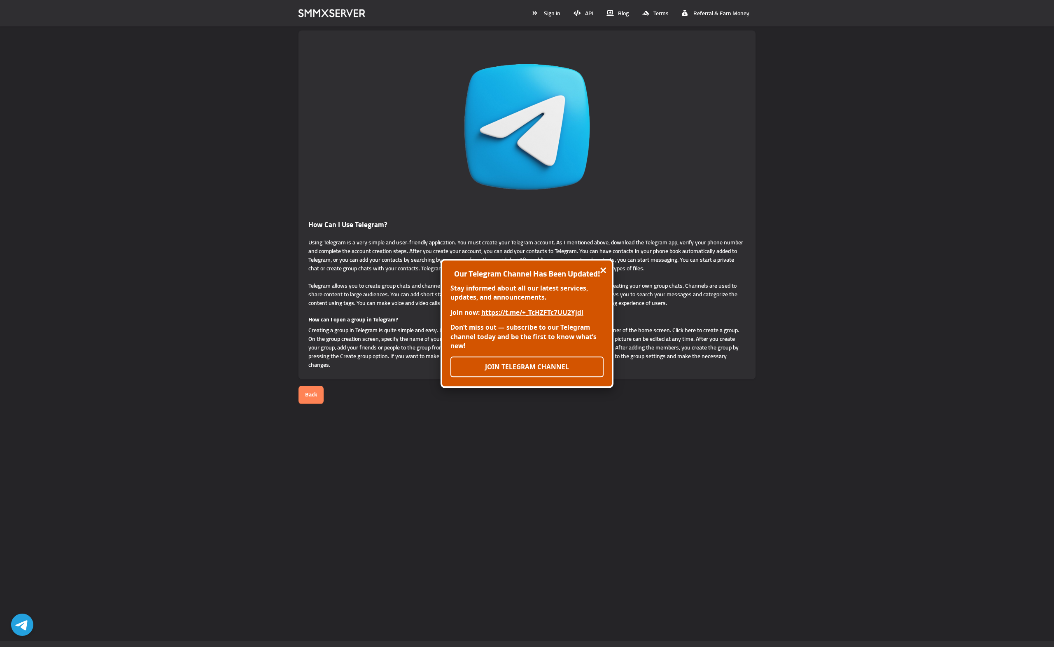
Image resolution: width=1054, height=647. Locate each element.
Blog (623, 13)
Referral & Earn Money (721, 13)
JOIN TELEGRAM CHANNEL (527, 366)
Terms (661, 13)
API (589, 13)
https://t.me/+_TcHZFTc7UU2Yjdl (532, 312)
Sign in (552, 13)
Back (311, 394)
